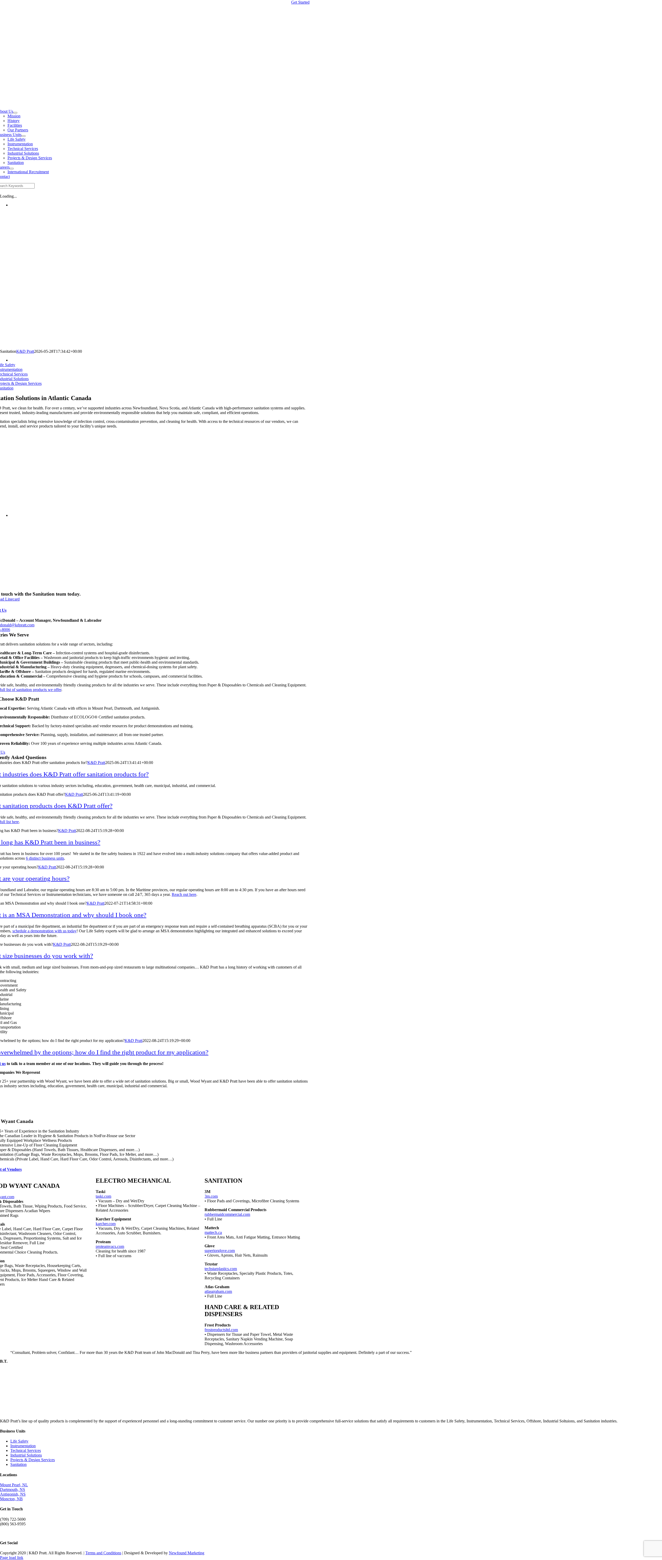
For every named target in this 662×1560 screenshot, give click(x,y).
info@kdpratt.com (15, 1533)
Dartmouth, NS (12, 1489)
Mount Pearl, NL (14, 1485)
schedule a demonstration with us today (44, 931)
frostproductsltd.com (221, 1330)
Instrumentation (23, 1446)
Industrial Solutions (26, 1455)
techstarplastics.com (221, 1268)
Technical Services (25, 1450)
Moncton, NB (11, 1499)
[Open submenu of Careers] (12, 168)
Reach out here (184, 894)
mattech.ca (213, 1232)
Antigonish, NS (13, 1494)
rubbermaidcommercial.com (227, 1214)
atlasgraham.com (218, 1291)
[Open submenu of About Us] (15, 113)
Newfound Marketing (186, 1553)
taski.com (103, 1196)
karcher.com (106, 1223)
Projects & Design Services (32, 1460)
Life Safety (19, 1441)
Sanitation (18, 1464)
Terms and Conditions (103, 1553)
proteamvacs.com (110, 1246)
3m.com (211, 1196)
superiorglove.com (220, 1250)
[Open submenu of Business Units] (23, 136)
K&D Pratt (25, 351)
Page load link (11, 1557)
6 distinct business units (45, 858)
